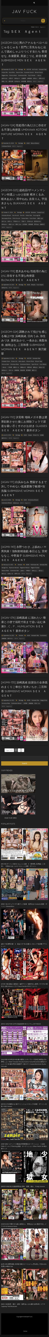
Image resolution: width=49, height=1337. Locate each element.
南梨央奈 (29, 367)
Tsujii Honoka (31, 75)
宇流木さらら (16, 221)
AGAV (28, 143)
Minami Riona (30, 361)
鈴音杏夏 (23, 81)
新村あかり (17, 78)
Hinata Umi (14, 361)
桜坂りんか (11, 224)
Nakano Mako (5, 570)
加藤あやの (23, 367)
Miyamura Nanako (14, 567)
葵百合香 (11, 81)
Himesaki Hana (6, 361)
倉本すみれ (4, 78)
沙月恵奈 (25, 224)
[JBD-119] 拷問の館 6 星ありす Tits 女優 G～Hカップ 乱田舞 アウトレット (24, 945)
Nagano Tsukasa (35, 567)
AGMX (27, 564)
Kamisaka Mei (43, 564)
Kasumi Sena (19, 72)
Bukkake (33, 212)
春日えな (4, 573)
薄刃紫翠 (28, 370)
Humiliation (43, 635)
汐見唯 (42, 435)
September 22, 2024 (8, 358)
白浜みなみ (16, 503)
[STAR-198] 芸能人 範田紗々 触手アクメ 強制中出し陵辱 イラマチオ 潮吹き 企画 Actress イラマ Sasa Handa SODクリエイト (24, 985)
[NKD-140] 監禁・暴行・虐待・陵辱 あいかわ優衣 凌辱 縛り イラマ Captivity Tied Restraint (23, 1305)
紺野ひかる (42, 78)
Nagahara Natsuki (25, 567)
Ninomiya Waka (14, 364)
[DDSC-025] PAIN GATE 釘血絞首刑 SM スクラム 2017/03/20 (21, 1024)
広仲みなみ (30, 221)
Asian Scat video (11, 818)
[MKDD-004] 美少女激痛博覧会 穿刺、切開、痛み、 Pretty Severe (23, 1186)
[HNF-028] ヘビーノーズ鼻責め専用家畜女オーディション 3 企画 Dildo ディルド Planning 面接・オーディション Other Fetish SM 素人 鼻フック (24, 1146)
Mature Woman (35, 143)
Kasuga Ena (5, 567)
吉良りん (10, 221)
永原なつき (10, 573)
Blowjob (33, 284)
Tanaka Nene (24, 218)
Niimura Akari (13, 75)
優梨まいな (16, 367)
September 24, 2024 (8, 284)
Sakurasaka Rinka (6, 218)
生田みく (35, 78)
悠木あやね (4, 287)
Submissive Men (22, 75)
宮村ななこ (34, 570)
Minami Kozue (39, 72)
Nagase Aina (5, 75)
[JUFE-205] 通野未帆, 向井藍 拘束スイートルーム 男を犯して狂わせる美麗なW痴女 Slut (23, 1265)
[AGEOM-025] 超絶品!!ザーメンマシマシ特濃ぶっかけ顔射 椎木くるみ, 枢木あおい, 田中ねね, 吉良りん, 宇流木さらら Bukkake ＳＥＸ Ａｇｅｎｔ (24, 198)
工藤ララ (23, 221)
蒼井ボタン (4, 438)
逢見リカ (34, 370)
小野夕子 (11, 78)
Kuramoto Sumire (29, 72)
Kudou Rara (29, 215)
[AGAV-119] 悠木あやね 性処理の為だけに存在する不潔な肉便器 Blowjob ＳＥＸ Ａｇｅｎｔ (24, 275)
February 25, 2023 (8, 564)
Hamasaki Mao (42, 69)
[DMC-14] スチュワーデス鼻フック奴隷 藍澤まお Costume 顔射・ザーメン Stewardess (24, 905)
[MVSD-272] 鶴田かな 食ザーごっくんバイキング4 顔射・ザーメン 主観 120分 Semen (24, 1105)
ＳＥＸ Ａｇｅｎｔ (38, 81)
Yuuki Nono (33, 218)
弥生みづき (42, 367)
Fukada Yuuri (40, 212)
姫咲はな (35, 367)
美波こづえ (4, 81)
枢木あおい (4, 224)
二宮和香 (10, 367)
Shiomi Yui (36, 435)
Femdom (20, 564)
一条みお (39, 75)
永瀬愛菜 (23, 78)
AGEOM (29, 69)
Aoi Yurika (35, 69)
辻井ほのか (17, 81)
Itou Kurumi (15, 215)
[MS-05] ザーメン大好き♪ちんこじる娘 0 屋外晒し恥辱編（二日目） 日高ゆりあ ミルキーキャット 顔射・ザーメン (23, 865)
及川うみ (4, 221)
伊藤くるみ (40, 218)
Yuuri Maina (43, 364)
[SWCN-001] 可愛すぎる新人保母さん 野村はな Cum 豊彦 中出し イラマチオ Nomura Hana (23, 1225)
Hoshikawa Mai (35, 564)
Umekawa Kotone (6, 146)
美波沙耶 (22, 370)
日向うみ (11, 370)
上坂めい (22, 570)
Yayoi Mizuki (35, 364)
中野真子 (28, 570)
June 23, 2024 (7, 435)
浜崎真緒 (29, 78)
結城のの (42, 224)
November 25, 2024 (8, 69)
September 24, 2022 (8, 635)
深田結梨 (30, 224)
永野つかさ (17, 573)
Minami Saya (38, 361)
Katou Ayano (22, 361)
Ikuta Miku (12, 72)
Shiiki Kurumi (16, 218)
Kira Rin (22, 215)
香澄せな (29, 81)
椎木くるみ (18, 224)
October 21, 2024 (8, 212)
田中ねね (36, 224)
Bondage (20, 69)
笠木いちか (37, 703)
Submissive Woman (25, 364)
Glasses (30, 435)
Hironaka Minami (6, 215)
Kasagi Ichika (43, 700)
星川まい (41, 570)
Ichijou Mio (5, 72)
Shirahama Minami (33, 500)
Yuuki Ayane (40, 284)
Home (32, 27)
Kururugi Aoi (36, 215)
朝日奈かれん (37, 221)
